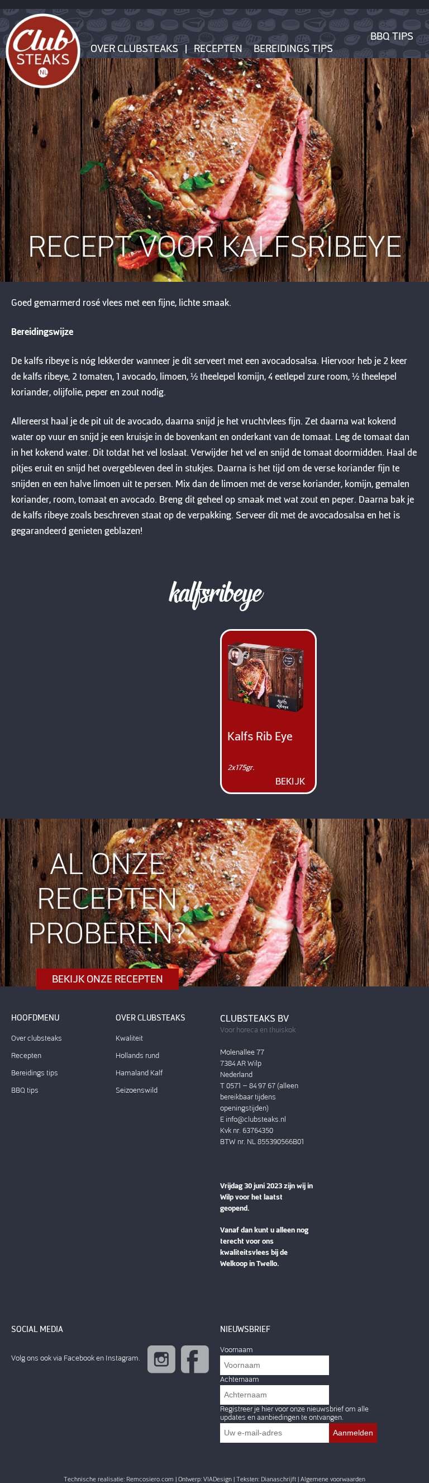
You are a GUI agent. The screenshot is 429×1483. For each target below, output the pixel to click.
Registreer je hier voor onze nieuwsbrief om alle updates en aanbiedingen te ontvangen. (294, 1413)
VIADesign (217, 1479)
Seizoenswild (137, 1090)
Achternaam (239, 1379)
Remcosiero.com (150, 1479)
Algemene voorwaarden (333, 1479)
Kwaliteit (129, 1038)
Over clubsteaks (134, 48)
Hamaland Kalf (139, 1073)
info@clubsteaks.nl (256, 1119)
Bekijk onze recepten (107, 979)
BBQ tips (391, 36)
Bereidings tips (293, 48)
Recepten (218, 48)
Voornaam (236, 1349)
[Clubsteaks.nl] (43, 50)
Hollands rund (137, 1055)
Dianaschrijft (278, 1479)
